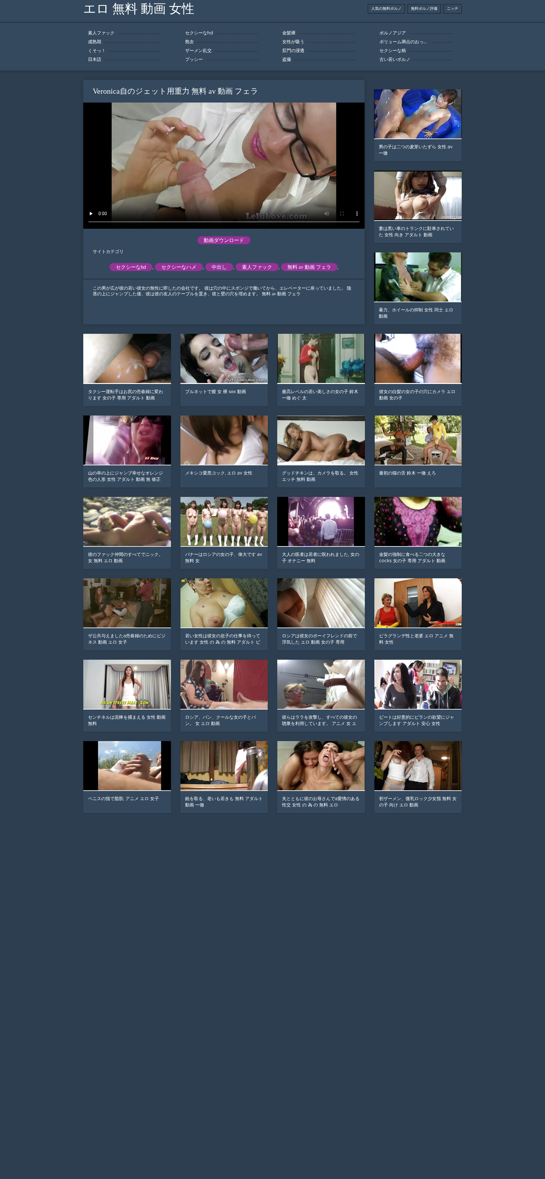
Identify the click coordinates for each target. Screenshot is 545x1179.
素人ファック (257, 267)
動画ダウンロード (224, 240)
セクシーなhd (131, 267)
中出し (219, 267)
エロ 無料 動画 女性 (138, 9)
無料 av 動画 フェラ (309, 267)
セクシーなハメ (178, 267)
